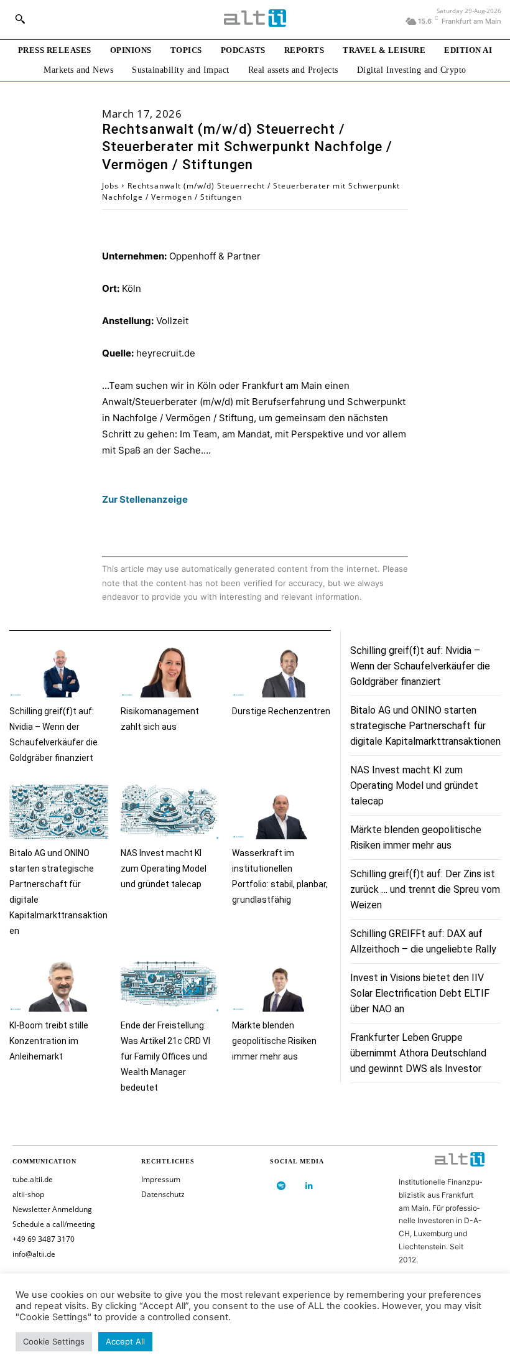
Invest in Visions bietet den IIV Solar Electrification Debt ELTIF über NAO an (419, 993)
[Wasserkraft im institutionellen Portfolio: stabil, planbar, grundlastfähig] (281, 812)
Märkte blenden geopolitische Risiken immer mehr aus (274, 1040)
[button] (20, 18)
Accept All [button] (125, 1341)
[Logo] (255, 18)
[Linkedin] (309, 1186)
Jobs (110, 185)
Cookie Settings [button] (54, 1341)
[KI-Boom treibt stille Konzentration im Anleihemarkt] (58, 985)
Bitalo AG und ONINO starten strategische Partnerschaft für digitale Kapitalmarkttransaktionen (425, 725)
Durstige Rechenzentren (281, 711)
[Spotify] (281, 1186)
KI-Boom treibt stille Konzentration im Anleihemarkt (48, 1040)
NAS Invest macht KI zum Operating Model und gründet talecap (163, 868)
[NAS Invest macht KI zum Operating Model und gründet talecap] (170, 812)
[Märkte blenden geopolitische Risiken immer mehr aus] (281, 985)
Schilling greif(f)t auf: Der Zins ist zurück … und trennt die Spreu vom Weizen (425, 889)
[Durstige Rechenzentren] (281, 670)
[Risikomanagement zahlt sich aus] (170, 670)
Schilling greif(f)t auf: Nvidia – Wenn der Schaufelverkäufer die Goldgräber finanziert (420, 666)
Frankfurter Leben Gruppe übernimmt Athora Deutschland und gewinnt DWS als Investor (418, 1053)
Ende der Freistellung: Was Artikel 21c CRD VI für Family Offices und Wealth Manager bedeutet (165, 1056)
